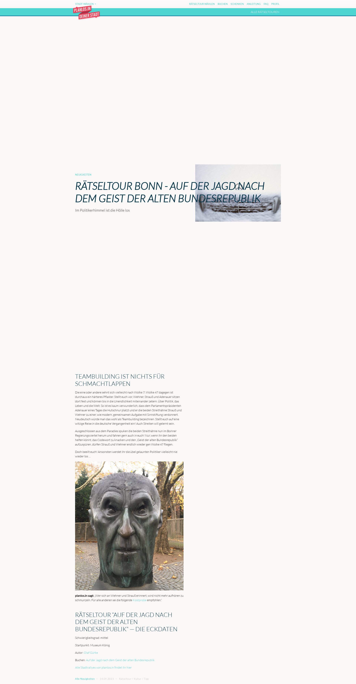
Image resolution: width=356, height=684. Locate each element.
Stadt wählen (84, 3)
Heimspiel (154, 4)
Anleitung (254, 3)
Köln (169, 4)
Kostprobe (139, 600)
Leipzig (181, 4)
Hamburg (136, 4)
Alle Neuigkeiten (85, 678)
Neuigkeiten (83, 174)
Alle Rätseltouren (265, 12)
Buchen (223, 3)
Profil (275, 3)
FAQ (266, 3)
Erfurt (120, 4)
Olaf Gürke (91, 652)
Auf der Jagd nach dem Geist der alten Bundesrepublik (120, 660)
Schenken (237, 3)
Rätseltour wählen (202, 3)
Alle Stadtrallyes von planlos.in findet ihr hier (103, 667)
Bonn (107, 4)
